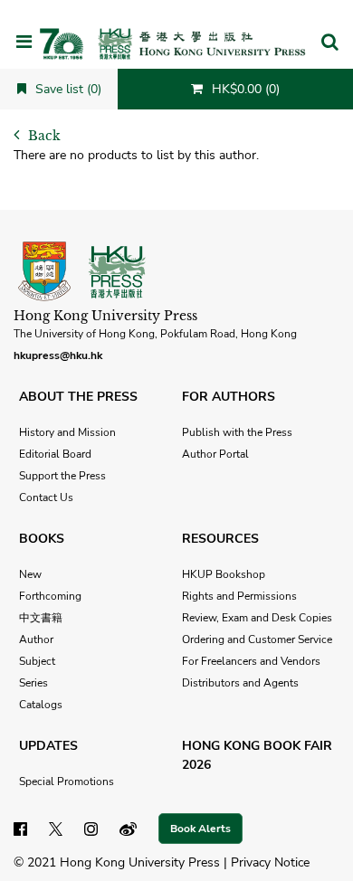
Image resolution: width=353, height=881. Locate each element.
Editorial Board (55, 454)
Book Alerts (200, 828)
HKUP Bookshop (223, 574)
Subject (37, 661)
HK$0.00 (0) (244, 89)
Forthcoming (50, 596)
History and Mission (67, 432)
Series (33, 683)
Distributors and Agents (240, 683)
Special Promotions (66, 781)
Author (36, 639)
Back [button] (42, 136)
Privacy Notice (270, 862)
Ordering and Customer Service (257, 639)
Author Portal (215, 454)
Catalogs (40, 704)
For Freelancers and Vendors (251, 661)
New (30, 574)
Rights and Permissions (239, 596)
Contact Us (46, 497)
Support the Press (62, 476)
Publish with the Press (237, 432)
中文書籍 (40, 618)
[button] (329, 43)
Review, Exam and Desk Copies (257, 618)
